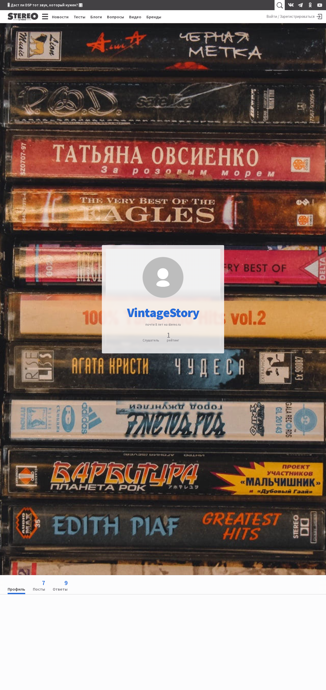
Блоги (96, 16)
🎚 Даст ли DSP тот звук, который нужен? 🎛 (45, 5)
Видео (135, 16)
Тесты (79, 16)
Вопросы (115, 16)
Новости (60, 16)
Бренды (153, 16)
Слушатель (151, 340)
